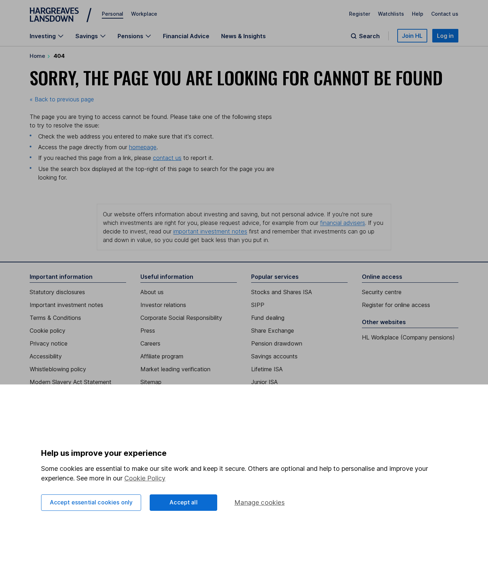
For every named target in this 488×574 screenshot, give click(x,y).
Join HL (412, 35)
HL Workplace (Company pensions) (408, 337)
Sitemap (150, 382)
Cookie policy (47, 330)
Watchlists (391, 14)
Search (369, 36)
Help (417, 14)
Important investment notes (66, 304)
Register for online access (396, 304)
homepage (142, 147)
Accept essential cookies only (91, 502)
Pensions (130, 36)
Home (37, 55)
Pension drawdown (276, 343)
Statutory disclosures (57, 292)
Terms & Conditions (55, 317)
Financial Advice (186, 36)
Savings (86, 36)
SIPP (257, 304)
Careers (150, 343)
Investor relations (163, 304)
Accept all (183, 502)
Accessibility (46, 356)
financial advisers (342, 222)
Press (147, 330)
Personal (112, 14)
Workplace (144, 14)
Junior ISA (264, 382)
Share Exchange (272, 330)
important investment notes (210, 231)
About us (152, 292)
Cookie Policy (144, 478)
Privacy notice (49, 343)
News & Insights (243, 36)
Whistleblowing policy (58, 369)
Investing (43, 36)
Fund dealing (267, 317)
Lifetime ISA (267, 369)
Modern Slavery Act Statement (70, 382)
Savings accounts (274, 356)
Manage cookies (259, 502)
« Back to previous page (62, 99)
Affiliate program (161, 356)
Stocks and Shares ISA (281, 292)
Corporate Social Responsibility (181, 317)
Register (359, 14)
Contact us (444, 14)
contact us (167, 157)
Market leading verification (175, 369)
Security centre (382, 292)
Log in (445, 35)
